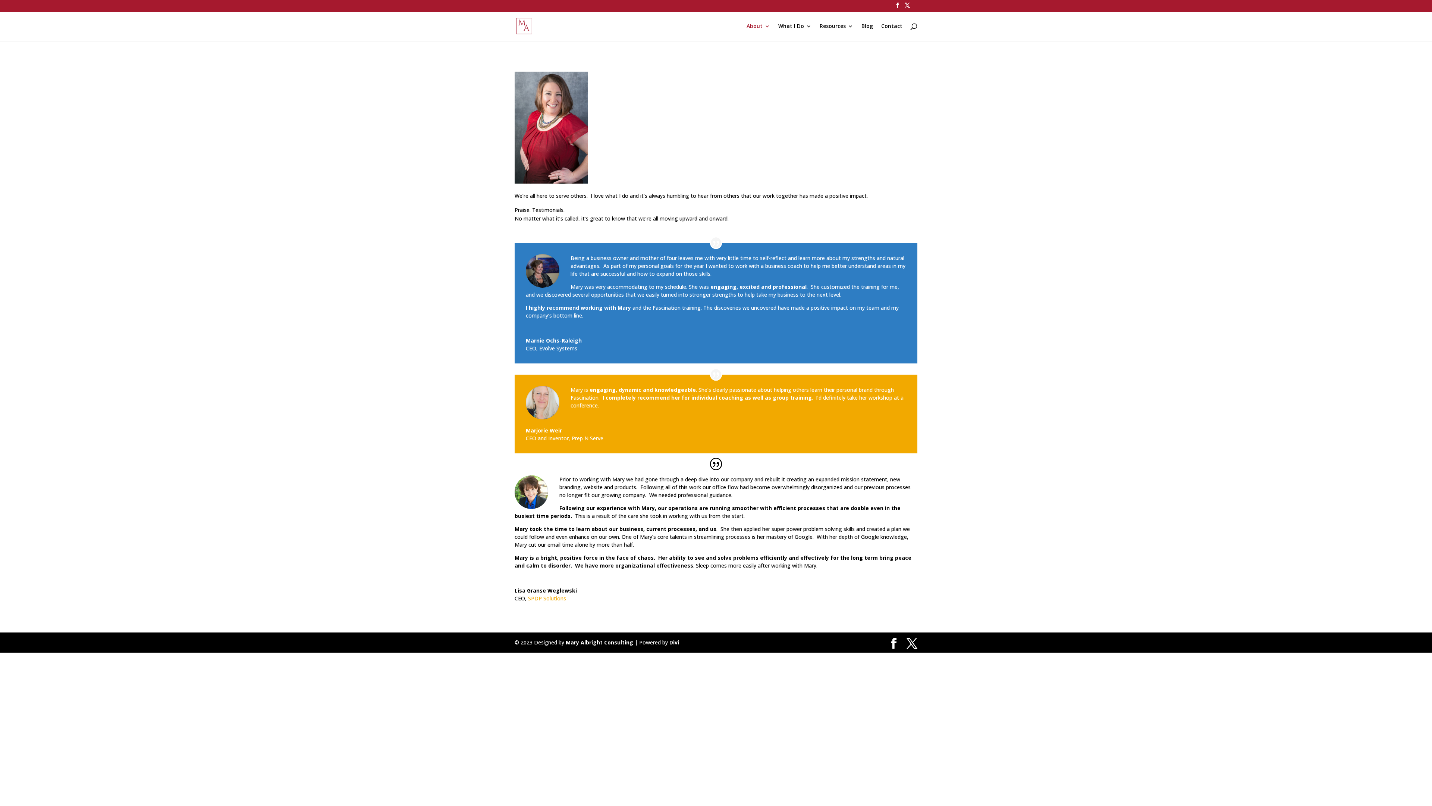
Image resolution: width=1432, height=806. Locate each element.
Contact (891, 26)
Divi (674, 642)
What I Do (791, 26)
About (755, 26)
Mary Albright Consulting (599, 642)
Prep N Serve (587, 438)
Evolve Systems (558, 348)
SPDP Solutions (547, 598)
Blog (867, 26)
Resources (833, 26)
